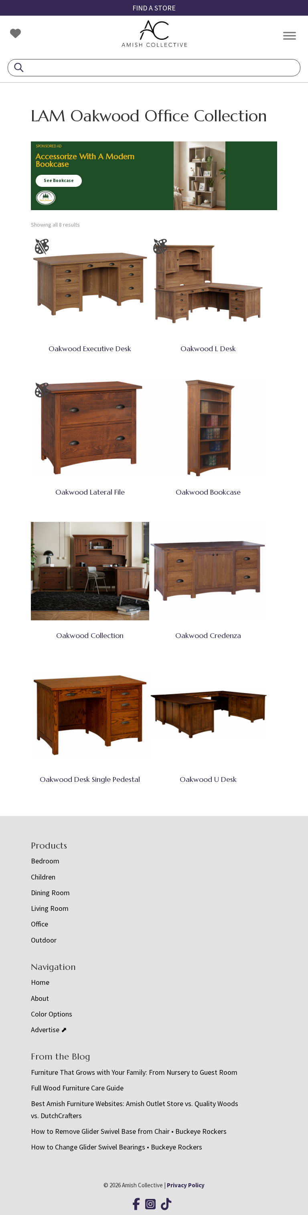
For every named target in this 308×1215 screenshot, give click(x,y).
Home (40, 982)
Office (39, 924)
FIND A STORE (154, 7)
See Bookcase (59, 180)
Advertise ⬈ (49, 1029)
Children (43, 877)
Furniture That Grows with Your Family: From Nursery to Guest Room (134, 1072)
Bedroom (45, 860)
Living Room (50, 908)
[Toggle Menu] (289, 35)
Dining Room (50, 892)
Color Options (51, 1014)
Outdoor (44, 940)
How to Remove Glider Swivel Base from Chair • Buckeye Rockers (129, 1131)
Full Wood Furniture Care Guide (77, 1087)
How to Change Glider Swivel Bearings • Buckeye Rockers (116, 1147)
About (40, 998)
